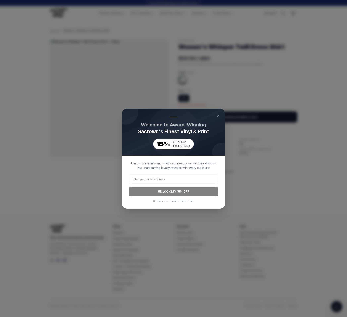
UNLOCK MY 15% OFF (173, 191)
